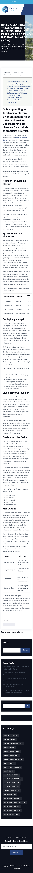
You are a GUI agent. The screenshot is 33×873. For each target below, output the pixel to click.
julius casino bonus (11, 775)
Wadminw (7, 72)
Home (3, 44)
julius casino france (11, 783)
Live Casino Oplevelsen (14, 98)
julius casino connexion (12, 779)
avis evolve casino (10, 735)
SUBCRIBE (15, 852)
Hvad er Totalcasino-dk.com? (16, 91)
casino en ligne (9, 739)
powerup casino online (12, 810)
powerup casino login (12, 806)
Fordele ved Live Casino (15, 100)
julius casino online (11, 787)
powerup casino (10, 795)
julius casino (9, 771)
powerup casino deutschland (14, 803)
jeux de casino (9, 763)
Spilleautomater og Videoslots (17, 93)
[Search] (27, 706)
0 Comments (7, 75)
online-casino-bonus (11, 791)
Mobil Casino (11, 102)
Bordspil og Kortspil (13, 95)
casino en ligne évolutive (13, 743)
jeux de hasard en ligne (12, 767)
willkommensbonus (11, 814)
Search (6, 642)
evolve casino (9, 747)
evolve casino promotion (13, 759)
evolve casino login (11, 755)
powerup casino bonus (12, 799)
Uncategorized (12, 44)
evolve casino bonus (11, 751)
